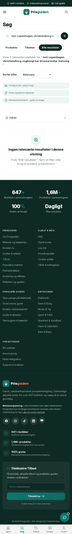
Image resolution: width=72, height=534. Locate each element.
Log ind (42, 248)
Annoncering (10, 353)
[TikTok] (24, 421)
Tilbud (6, 259)
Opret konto (44, 242)
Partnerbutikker (11, 270)
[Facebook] (6, 421)
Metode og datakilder (15, 242)
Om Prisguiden (11, 236)
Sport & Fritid (45, 314)
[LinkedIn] (33, 421)
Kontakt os (8, 248)
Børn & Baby (45, 331)
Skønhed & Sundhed (49, 320)
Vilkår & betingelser (49, 265)
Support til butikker (13, 364)
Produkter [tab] (12, 47)
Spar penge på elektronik (17, 297)
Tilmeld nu (34, 496)
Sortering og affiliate (14, 276)
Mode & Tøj (44, 309)
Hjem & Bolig (45, 303)
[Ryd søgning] (58, 36)
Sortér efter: (10, 74)
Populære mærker (13, 265)
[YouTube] (42, 420)
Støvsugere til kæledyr (15, 320)
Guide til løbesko (12, 314)
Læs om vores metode (33, 412)
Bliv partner (9, 347)
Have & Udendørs (48, 326)
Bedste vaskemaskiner (15, 309)
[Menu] (4, 12)
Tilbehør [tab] (30, 47)
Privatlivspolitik (46, 253)
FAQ (40, 236)
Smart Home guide (13, 303)
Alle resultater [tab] (50, 47)
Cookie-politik (46, 259)
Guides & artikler (12, 253)
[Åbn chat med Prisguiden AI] (64, 517)
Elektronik (43, 297)
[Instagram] (15, 421)
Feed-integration (12, 359)
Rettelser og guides (13, 281)
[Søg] (66, 12)
